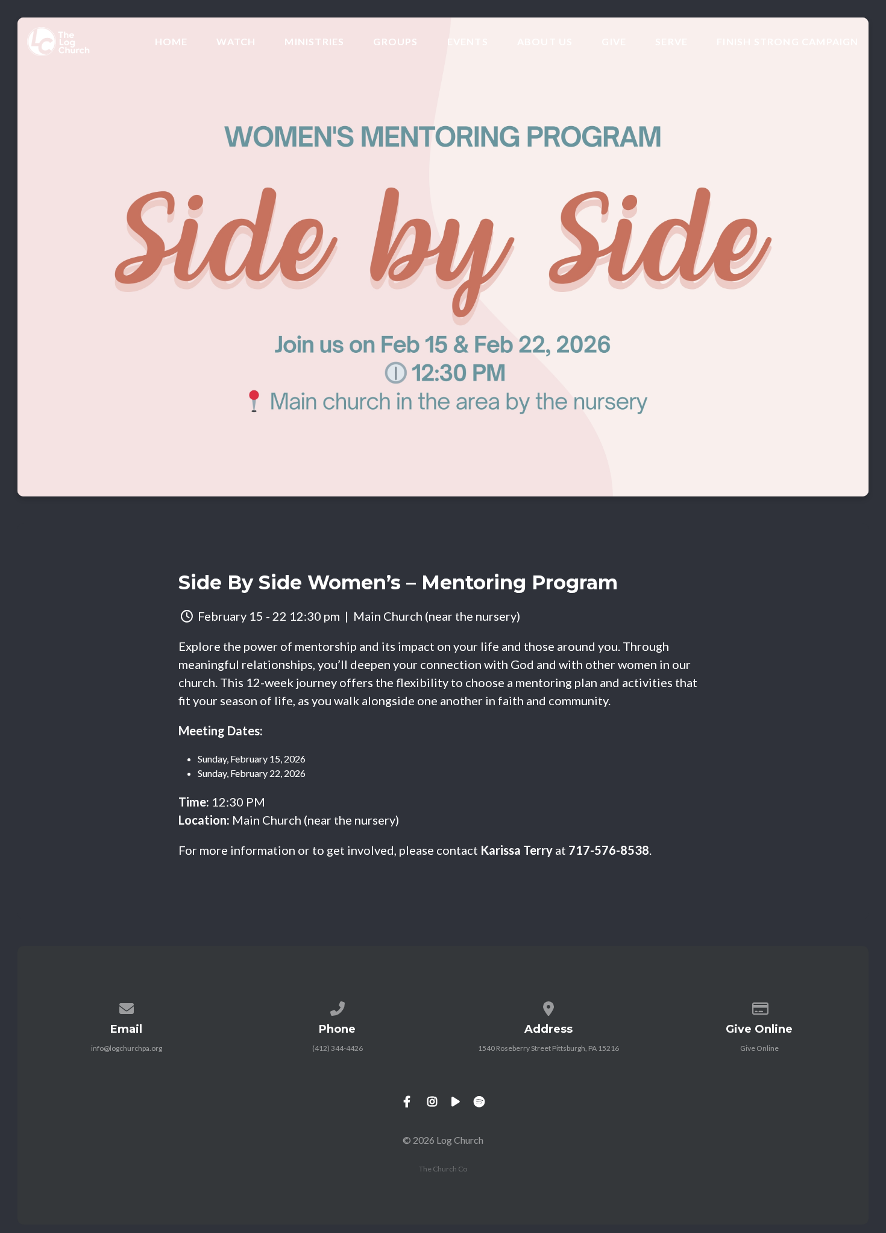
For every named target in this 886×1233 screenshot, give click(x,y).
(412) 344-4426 (337, 1048)
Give (614, 41)
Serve (671, 41)
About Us (545, 41)
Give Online (759, 1048)
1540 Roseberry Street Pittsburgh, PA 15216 (548, 1048)
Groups (395, 41)
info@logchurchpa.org (126, 1048)
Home (171, 41)
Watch (236, 41)
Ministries (314, 41)
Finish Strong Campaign (787, 41)
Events (467, 41)
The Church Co (443, 1168)
